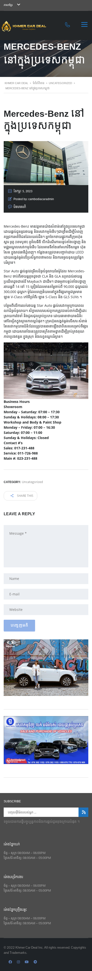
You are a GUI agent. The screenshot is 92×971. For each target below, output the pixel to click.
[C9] (46, 739)
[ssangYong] (46, 667)
